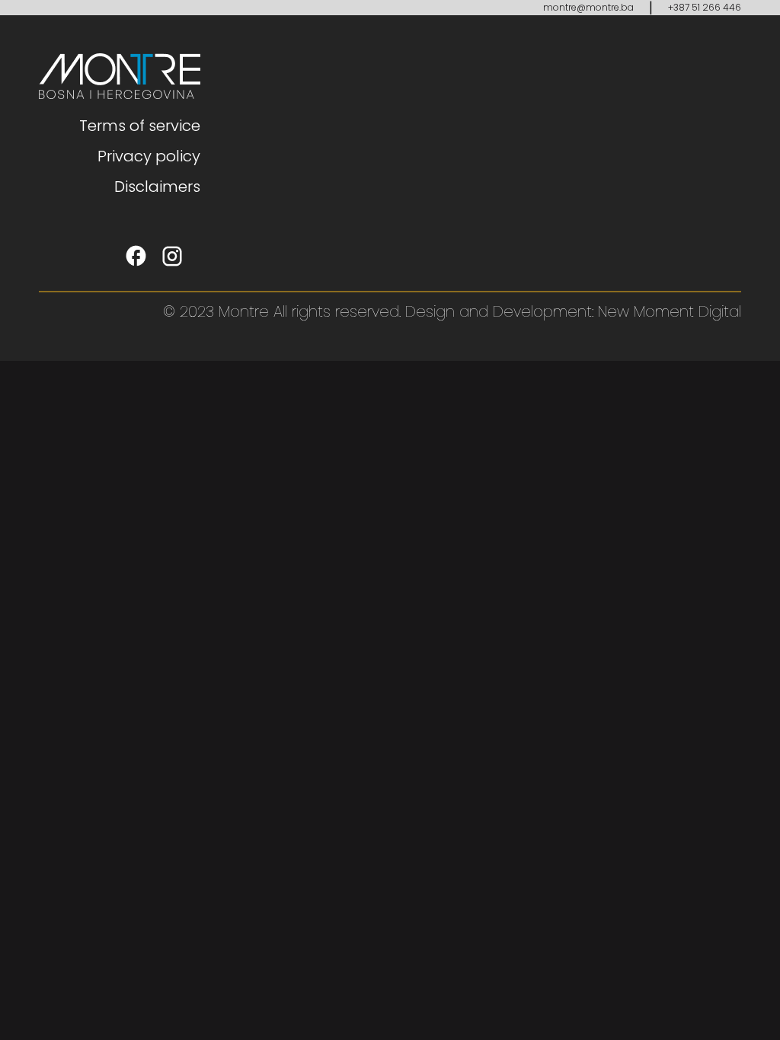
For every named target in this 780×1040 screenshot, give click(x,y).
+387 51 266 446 (704, 7)
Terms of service (139, 125)
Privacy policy (149, 156)
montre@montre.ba (588, 7)
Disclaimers (157, 186)
